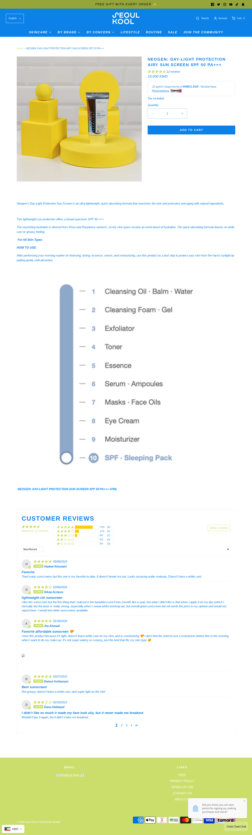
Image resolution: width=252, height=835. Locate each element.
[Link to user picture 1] (23, 655)
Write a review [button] (219, 528)
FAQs (182, 775)
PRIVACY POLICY (182, 781)
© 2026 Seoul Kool (27, 822)
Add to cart (191, 129)
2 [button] (121, 725)
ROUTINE (154, 32)
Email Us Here (70, 775)
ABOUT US (182, 799)
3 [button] (126, 725)
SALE (172, 32)
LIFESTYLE (130, 32)
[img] (42, 561)
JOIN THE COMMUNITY (203, 32)
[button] (157, 71)
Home (20, 48)
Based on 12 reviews (35, 530)
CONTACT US (182, 793)
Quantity (153, 105)
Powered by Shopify (49, 822)
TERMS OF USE (182, 787)
